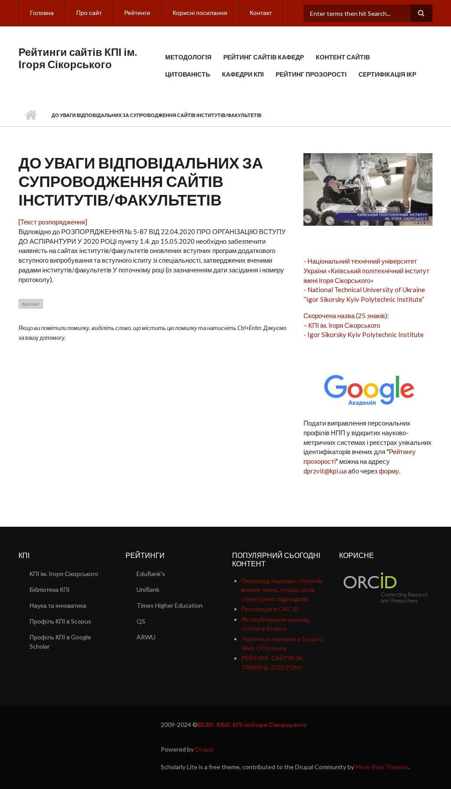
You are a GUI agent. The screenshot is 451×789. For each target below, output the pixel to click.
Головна (42, 12)
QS (141, 621)
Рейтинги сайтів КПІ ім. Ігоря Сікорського (77, 57)
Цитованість (187, 74)
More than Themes (381, 767)
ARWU (146, 637)
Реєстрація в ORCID (270, 609)
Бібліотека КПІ (50, 589)
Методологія (188, 57)
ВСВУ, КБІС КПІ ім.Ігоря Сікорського (252, 724)
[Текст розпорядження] (52, 222)
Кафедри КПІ (243, 74)
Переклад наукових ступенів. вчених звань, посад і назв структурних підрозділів (282, 589)
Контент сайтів (343, 57)
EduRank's (151, 573)
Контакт (261, 12)
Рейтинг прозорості (311, 74)
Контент (31, 304)
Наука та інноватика (58, 605)
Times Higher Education (170, 605)
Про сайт (89, 12)
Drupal (204, 749)
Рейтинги (137, 12)
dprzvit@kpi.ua (325, 471)
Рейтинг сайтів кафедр (263, 57)
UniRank (148, 589)
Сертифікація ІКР (387, 74)
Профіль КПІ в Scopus (60, 621)
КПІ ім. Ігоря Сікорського (64, 573)
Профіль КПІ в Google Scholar (60, 641)
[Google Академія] (368, 388)
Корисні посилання (200, 12)
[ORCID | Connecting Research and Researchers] (386, 587)
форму (389, 471)
